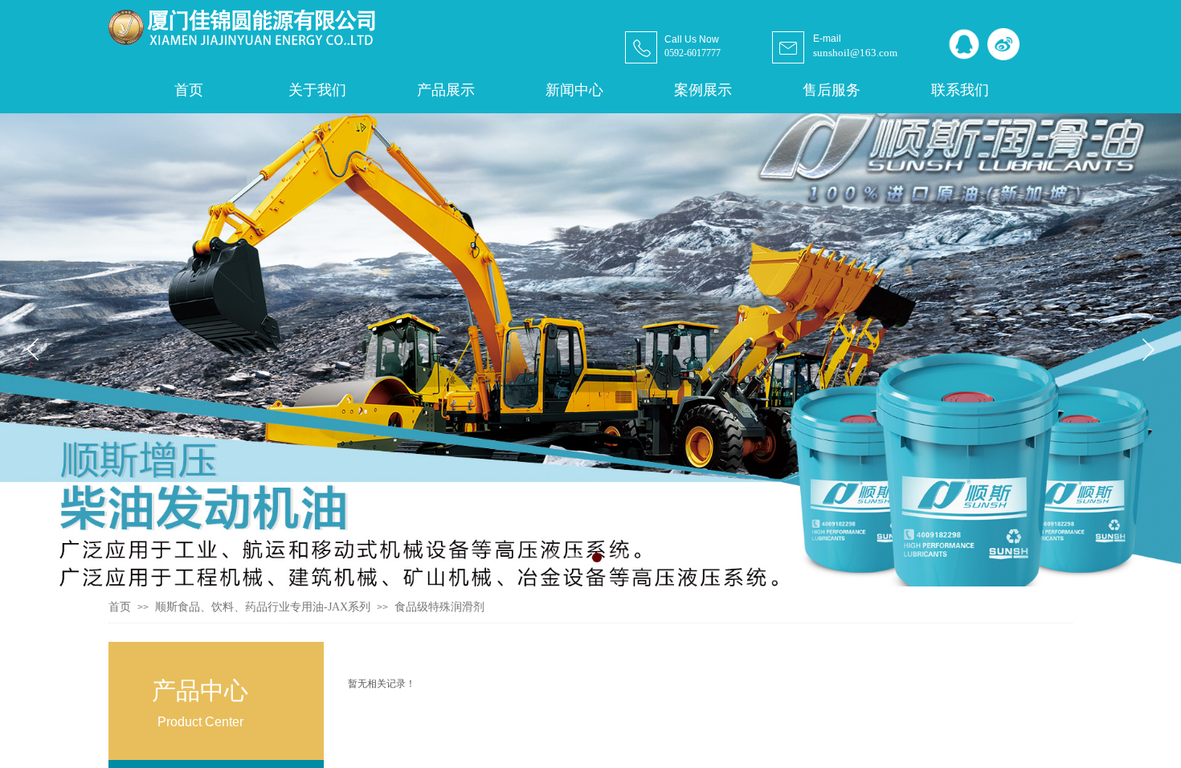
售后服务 (831, 90)
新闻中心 (574, 90)
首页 (119, 607)
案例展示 (703, 90)
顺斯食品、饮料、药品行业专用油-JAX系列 (262, 607)
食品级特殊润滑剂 (439, 607)
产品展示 (446, 90)
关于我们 (317, 90)
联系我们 (960, 90)
